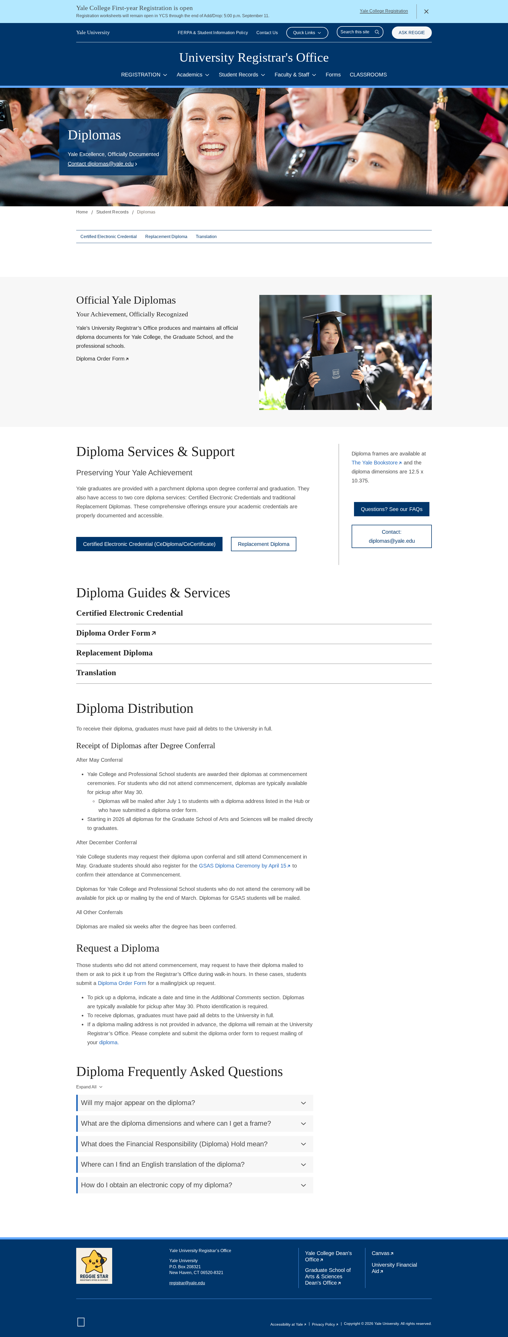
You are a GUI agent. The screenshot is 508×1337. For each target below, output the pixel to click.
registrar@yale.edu (187, 1283)
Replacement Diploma (166, 236)
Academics (189, 74)
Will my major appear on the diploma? (138, 1103)
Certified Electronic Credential (108, 236)
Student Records (238, 74)
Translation (206, 236)
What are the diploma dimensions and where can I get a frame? (176, 1123)
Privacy (325, 1324)
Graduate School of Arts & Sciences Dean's (335, 1277)
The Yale (377, 463)
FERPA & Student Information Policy (213, 32)
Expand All (86, 1087)
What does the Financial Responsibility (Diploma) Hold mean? (174, 1144)
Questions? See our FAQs (392, 509)
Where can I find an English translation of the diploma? (162, 1164)
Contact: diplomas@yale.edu (392, 536)
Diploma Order (102, 359)
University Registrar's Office (254, 57)
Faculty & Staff (292, 74)
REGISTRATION (140, 74)
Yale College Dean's (333, 1257)
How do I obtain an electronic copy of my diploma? (156, 1185)
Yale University (93, 32)
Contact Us (267, 32)
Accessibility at (288, 1324)
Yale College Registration (384, 11)
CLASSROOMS (368, 74)
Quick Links (304, 32)
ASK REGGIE (412, 32)
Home (82, 212)
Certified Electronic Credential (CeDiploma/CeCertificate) (149, 544)
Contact (101, 164)
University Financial (396, 1269)
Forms (333, 74)
